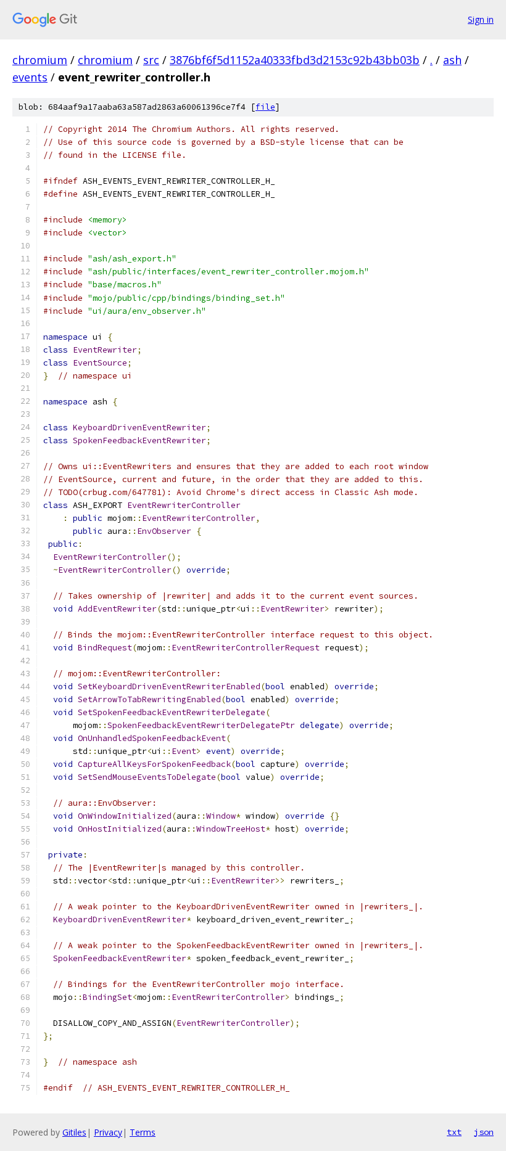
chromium (39, 59)
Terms (143, 1132)
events (30, 77)
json (484, 1131)
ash (452, 59)
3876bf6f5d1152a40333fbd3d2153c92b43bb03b (295, 59)
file (265, 107)
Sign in (481, 19)
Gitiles (74, 1132)
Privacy (108, 1132)
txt (454, 1131)
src (151, 59)
